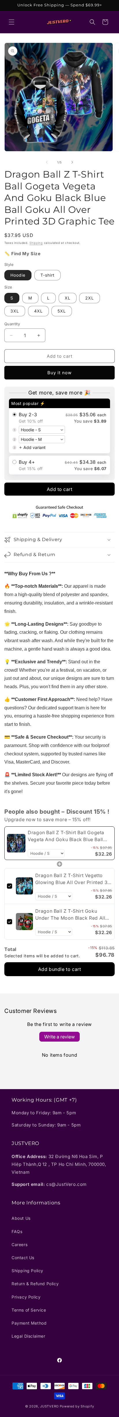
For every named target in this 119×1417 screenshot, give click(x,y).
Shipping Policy (27, 1270)
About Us (21, 1218)
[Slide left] (46, 162)
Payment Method (29, 1323)
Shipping (36, 242)
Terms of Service (29, 1310)
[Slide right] (72, 162)
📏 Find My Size (22, 253)
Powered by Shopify (77, 1406)
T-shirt (47, 275)
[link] (16, 843)
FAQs (17, 1231)
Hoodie (17, 275)
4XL (38, 310)
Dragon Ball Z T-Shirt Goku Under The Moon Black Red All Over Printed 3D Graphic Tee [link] (70, 914)
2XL (89, 297)
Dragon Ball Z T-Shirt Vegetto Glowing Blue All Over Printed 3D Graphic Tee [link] (73, 879)
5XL (61, 310)
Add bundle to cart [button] (59, 969)
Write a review (59, 1037)
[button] (11, 22)
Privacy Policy (26, 1296)
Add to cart (59, 489)
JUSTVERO (49, 1406)
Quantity (12, 324)
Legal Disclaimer (28, 1336)
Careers (19, 1244)
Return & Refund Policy (35, 1283)
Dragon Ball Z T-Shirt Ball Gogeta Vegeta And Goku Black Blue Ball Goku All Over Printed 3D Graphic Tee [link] (66, 836)
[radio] (59, 426)
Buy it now (59, 372)
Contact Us (23, 1257)
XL (67, 297)
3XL (14, 310)
